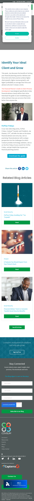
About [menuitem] (3, 444)
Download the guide (17, 156)
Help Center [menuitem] (5, 449)
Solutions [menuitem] (4, 437)
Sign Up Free (17, 352)
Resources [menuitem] (5, 440)
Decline (17, 38)
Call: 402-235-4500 (21, 1)
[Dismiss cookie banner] (28, 6)
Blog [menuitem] (3, 447)
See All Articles (17, 327)
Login (14, 1)
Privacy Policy (8, 499)
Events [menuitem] (4, 442)
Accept (17, 33)
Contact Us (29, 1)
